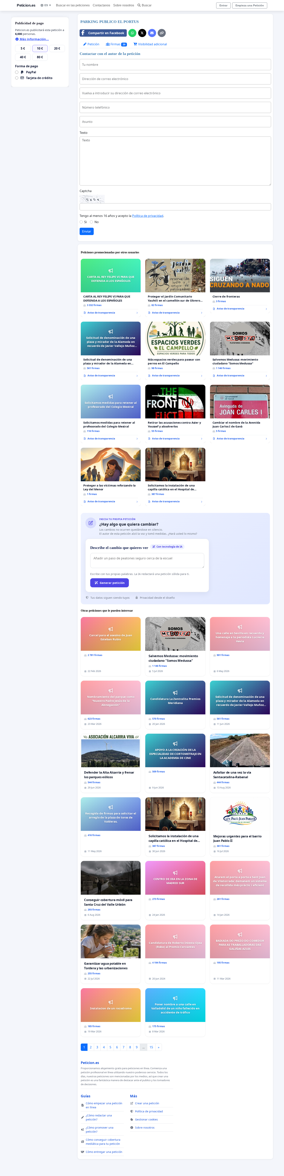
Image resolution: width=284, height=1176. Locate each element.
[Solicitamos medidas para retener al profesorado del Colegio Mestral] (111, 414)
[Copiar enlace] (162, 33)
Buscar (146, 5)
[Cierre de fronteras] (240, 286)
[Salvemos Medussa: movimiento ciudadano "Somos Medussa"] (240, 351)
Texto (84, 133)
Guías (85, 1096)
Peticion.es (26, 5)
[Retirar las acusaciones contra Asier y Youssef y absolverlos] (175, 414)
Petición (93, 44)
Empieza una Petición (250, 5)
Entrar (223, 5)
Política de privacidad (147, 216)
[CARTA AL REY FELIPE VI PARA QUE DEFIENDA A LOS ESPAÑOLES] (111, 288)
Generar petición (112, 583)
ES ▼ (47, 5)
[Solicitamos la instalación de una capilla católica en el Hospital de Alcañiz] (175, 477)
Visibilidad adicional (152, 44)
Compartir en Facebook (106, 33)
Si (85, 222)
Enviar (86, 231)
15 (151, 1047)
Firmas (117, 44)
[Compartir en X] (142, 33)
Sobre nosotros (123, 5)
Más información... (34, 39)
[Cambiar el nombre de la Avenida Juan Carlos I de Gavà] (240, 414)
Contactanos (101, 5)
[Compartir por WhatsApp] (132, 33)
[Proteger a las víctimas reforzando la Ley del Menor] (111, 477)
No (96, 222)
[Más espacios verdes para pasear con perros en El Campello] (175, 351)
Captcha (86, 191)
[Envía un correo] (152, 33)
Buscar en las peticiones (73, 5)
